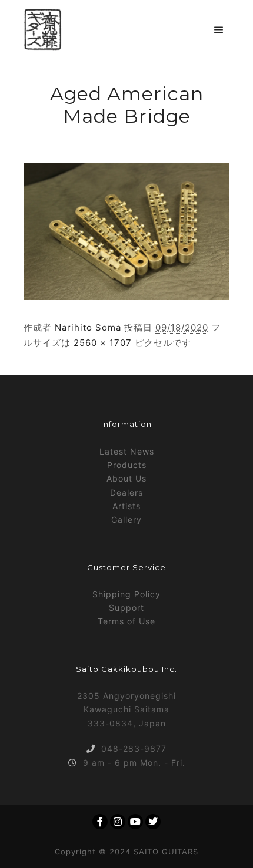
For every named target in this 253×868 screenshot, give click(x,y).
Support (126, 608)
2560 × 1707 (103, 342)
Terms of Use (126, 621)
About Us (126, 478)
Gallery (126, 519)
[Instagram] (117, 821)
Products (127, 465)
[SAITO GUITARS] (43, 29)
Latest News (126, 451)
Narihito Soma (88, 327)
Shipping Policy (126, 594)
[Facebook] (100, 821)
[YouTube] (135, 821)
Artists (126, 506)
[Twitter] (153, 821)
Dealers (126, 492)
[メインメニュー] (218, 30)
